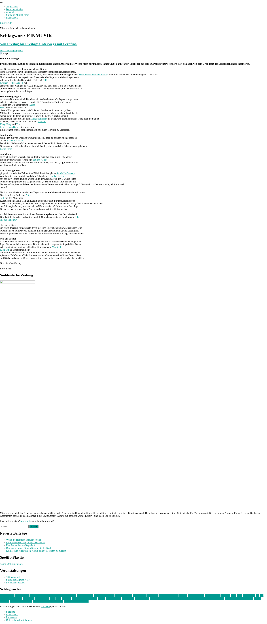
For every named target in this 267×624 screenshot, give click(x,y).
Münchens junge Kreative (84, 598)
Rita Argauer (160, 598)
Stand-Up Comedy (65, 173)
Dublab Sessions (58, 176)
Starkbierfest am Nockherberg (93, 74)
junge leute (198, 595)
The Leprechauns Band (10, 125)
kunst (233, 595)
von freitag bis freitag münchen (48, 601)
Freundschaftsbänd (15, 582)
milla (52, 598)
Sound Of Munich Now (11, 564)
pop (152, 598)
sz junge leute (234, 598)
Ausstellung (54, 595)
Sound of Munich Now (17, 15)
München (66, 598)
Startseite (10, 611)
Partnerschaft (128, 598)
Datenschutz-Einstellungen (19, 620)
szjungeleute (17, 50)
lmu (257, 595)
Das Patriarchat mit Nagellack (20, 545)
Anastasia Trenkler (39, 595)
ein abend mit (139, 595)
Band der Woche (14, 9)
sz (226, 598)
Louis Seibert (15, 598)
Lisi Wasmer (249, 595)
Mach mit (25, 521)
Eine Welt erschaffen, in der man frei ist (25, 542)
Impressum (11, 617)
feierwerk (163, 595)
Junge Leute (12, 6)
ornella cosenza (113, 598)
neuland (10, 12)
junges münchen (212, 595)
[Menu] (1, 2)
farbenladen (152, 595)
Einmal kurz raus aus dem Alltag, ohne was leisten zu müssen (36, 551)
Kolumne (225, 595)
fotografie (173, 595)
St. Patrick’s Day (15, 140)
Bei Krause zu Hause (104, 595)
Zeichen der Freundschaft (76, 601)
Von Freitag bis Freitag (21, 601)
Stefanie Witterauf (200, 598)
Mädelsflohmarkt (38, 118)
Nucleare (45, 606)
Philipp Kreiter (142, 598)
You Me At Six (39, 159)
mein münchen (42, 598)
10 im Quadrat (7, 595)
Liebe (239, 595)
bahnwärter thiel (68, 595)
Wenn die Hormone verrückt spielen (23, 539)
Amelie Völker (22, 595)
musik (58, 598)
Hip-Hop (182, 595)
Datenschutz (12, 17)
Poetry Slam (6, 149)
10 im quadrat (13, 577)
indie (190, 595)
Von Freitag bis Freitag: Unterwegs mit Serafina (38, 44)
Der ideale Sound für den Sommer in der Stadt (28, 548)
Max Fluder (28, 598)
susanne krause (216, 598)
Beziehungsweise (123, 595)
